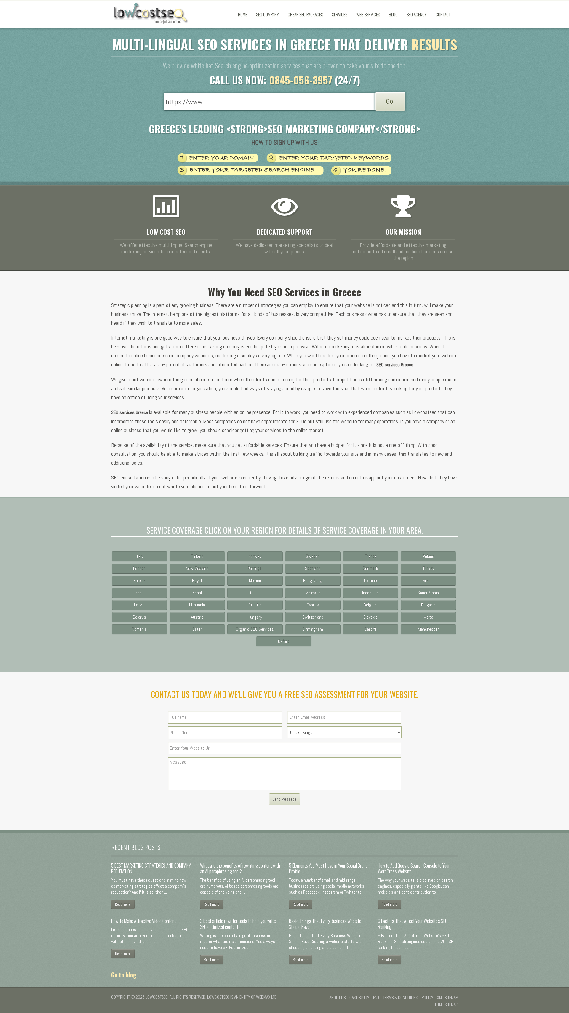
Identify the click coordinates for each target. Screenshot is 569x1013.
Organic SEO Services (255, 629)
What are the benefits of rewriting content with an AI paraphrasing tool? (240, 868)
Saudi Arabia (428, 593)
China (255, 593)
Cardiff (370, 629)
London (139, 568)
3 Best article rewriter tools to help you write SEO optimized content (238, 923)
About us (337, 997)
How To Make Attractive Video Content (143, 920)
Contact (443, 14)
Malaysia (312, 593)
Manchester (428, 629)
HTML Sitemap (446, 1004)
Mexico (255, 580)
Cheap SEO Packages (305, 14)
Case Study (359, 997)
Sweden (313, 556)
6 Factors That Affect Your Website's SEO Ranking (412, 923)
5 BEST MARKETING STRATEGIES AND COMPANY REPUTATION (151, 868)
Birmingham (312, 629)
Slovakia (370, 617)
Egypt (197, 580)
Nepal (197, 593)
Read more (123, 904)
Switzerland (312, 617)
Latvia (139, 605)
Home (242, 14)
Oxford (284, 641)
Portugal (255, 568)
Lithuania (197, 605)
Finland (197, 556)
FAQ (376, 997)
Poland (428, 556)
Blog (393, 14)
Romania (139, 629)
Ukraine (370, 580)
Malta (428, 617)
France (371, 556)
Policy (427, 997)
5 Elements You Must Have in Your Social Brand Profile (328, 868)
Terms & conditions (400, 997)
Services (339, 14)
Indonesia (370, 593)
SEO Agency (417, 14)
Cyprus (313, 605)
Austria (197, 617)
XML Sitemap (447, 997)
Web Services (368, 14)
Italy (139, 556)
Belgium (371, 605)
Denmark (370, 568)
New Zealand (197, 568)
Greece (139, 593)
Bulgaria (428, 605)
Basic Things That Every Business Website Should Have (325, 923)
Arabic (428, 580)
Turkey (428, 568)
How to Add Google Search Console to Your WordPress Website (414, 868)
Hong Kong (312, 580)
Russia (139, 580)
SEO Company (267, 14)
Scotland (312, 568)
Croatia (255, 605)
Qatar (197, 629)
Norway (254, 556)
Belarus (139, 617)
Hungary (255, 617)
